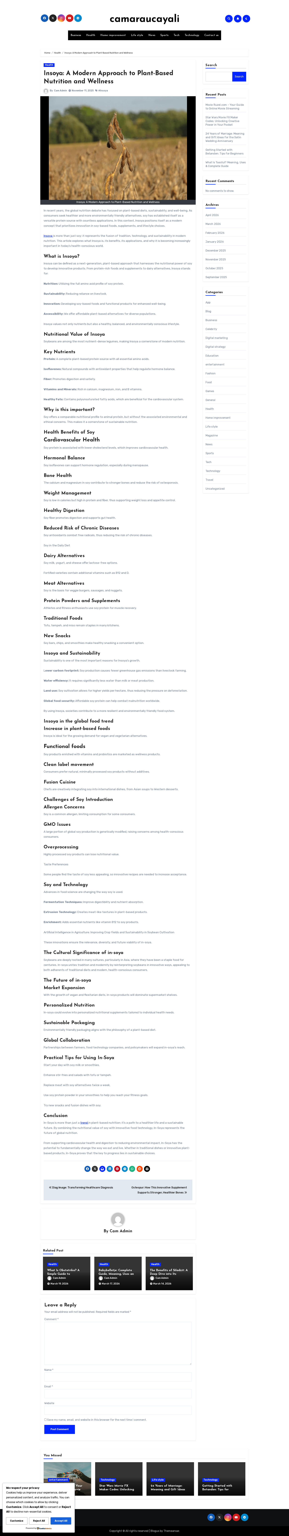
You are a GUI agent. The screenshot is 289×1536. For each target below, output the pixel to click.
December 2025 (216, 250)
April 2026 (212, 215)
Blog (208, 311)
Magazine (212, 435)
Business (76, 35)
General (210, 400)
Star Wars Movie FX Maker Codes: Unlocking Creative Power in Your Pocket (222, 121)
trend (84, 1122)
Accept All (61, 1520)
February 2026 (215, 232)
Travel (209, 479)
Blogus (155, 1530)
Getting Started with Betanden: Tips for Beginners (217, 1489)
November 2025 (216, 259)
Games (210, 391)
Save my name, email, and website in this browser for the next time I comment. (97, 1419)
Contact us (211, 35)
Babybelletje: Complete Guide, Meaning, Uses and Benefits (117, 1274)
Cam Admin (60, 90)
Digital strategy (216, 346)
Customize (16, 1520)
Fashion (211, 373)
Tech (177, 35)
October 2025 (214, 268)
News (151, 35)
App (208, 302)
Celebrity (211, 329)
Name (48, 1370)
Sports (164, 35)
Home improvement (113, 35)
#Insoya (103, 90)
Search (211, 65)
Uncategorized (215, 488)
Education (212, 355)
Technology (192, 35)
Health (90, 35)
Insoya (48, 235)
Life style (137, 35)
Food (209, 382)
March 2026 (213, 224)
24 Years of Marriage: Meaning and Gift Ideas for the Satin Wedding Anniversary (225, 137)
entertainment (215, 364)
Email (48, 1386)
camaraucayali (144, 19)
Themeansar (171, 1530)
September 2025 (216, 277)
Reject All (39, 1520)
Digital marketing (217, 338)
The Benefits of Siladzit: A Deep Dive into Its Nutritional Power (169, 1274)
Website (49, 1403)
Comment (51, 1319)
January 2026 (215, 241)
